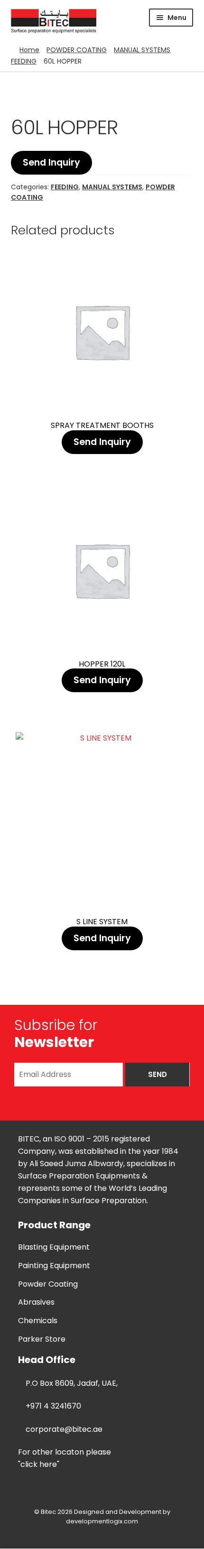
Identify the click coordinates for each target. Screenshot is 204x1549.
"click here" (38, 1464)
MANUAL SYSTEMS (142, 50)
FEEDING (24, 61)
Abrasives (36, 1302)
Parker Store (41, 1339)
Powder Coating (48, 1284)
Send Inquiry (51, 162)
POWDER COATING (76, 50)
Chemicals (37, 1320)
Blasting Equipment (54, 1247)
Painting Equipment (54, 1265)
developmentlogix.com (102, 1521)
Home (29, 50)
